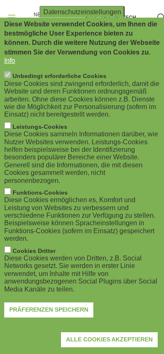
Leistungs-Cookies (40, 126)
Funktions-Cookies (40, 192)
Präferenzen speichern (48, 309)
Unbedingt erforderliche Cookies (59, 76)
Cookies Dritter (34, 250)
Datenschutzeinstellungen (82, 11)
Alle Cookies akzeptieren (109, 339)
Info (9, 60)
